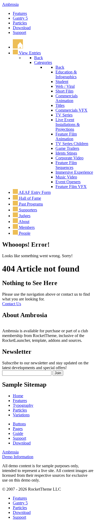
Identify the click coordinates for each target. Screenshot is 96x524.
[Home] (18, 47)
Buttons (19, 424)
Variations (21, 415)
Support (19, 32)
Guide (18, 433)
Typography (23, 405)
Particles (20, 23)
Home (18, 396)
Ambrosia (10, 4)
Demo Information (17, 457)
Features (20, 13)
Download (22, 27)
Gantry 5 (20, 18)
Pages (18, 428)
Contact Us (11, 304)
